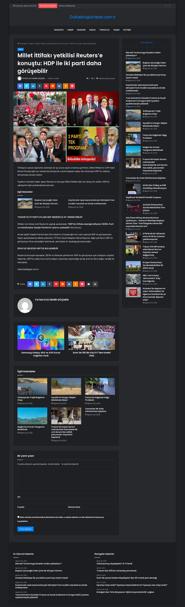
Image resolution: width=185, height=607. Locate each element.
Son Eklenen (147, 42)
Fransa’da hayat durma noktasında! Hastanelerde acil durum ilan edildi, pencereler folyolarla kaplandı (64, 432)
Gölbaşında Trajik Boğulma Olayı (30, 398)
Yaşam (116, 30)
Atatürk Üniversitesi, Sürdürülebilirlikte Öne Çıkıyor (154, 207)
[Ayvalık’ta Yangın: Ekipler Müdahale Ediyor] (66, 386)
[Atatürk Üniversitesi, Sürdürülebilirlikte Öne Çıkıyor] (133, 207)
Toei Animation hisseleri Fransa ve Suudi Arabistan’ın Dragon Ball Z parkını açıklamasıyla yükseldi (146, 101)
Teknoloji (104, 30)
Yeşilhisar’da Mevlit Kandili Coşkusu (143, 197)
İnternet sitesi (74, 507)
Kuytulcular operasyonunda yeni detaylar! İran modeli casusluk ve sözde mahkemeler (145, 88)
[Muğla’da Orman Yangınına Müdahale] (32, 415)
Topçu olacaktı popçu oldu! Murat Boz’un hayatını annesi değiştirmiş (154, 250)
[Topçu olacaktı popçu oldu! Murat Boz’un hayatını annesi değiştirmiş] (133, 250)
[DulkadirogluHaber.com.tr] (92, 17)
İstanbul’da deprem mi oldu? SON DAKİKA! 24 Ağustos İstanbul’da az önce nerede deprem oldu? (154, 294)
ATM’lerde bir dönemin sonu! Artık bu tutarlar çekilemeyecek (154, 236)
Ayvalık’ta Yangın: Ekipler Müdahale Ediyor (63, 398)
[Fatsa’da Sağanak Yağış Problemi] (100, 386)
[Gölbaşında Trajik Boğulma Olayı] (32, 386)
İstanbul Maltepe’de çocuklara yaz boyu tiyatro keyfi (80, 6)
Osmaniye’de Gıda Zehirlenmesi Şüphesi (95, 410)
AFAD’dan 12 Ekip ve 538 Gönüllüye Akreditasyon (155, 187)
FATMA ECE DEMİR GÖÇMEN (33, 78)
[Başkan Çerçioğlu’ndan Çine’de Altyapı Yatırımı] (25, 203)
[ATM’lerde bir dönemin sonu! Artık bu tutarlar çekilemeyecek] (133, 237)
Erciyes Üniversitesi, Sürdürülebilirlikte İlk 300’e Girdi (153, 265)
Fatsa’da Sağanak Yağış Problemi (97, 398)
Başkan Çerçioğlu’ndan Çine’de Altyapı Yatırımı (154, 64)
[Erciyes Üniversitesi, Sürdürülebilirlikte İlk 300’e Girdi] (133, 266)
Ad (19, 497)
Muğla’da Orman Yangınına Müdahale (30, 428)
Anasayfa (59, 30)
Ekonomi (81, 30)
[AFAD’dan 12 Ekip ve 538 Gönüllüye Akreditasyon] (133, 189)
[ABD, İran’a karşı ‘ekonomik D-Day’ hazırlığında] (133, 279)
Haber (70, 30)
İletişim (127, 30)
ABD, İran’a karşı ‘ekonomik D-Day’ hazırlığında (151, 278)
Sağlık (92, 30)
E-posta (21, 507)
